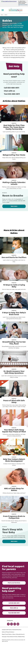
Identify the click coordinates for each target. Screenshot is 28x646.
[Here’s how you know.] (14, 3)
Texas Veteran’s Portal (12, 636)
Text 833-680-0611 (12, 94)
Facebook (8, 624)
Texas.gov (4, 636)
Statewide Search (20, 634)
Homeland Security (16, 629)
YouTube (14, 624)
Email (18, 624)
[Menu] (3, 10)
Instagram (11, 624)
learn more (14, 206)
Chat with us (9, 91)
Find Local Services (14, 583)
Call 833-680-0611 (11, 87)
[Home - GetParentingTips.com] (16, 10)
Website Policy (21, 636)
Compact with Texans (7, 629)
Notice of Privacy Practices (8, 632)
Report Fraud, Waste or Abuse (8, 634)
